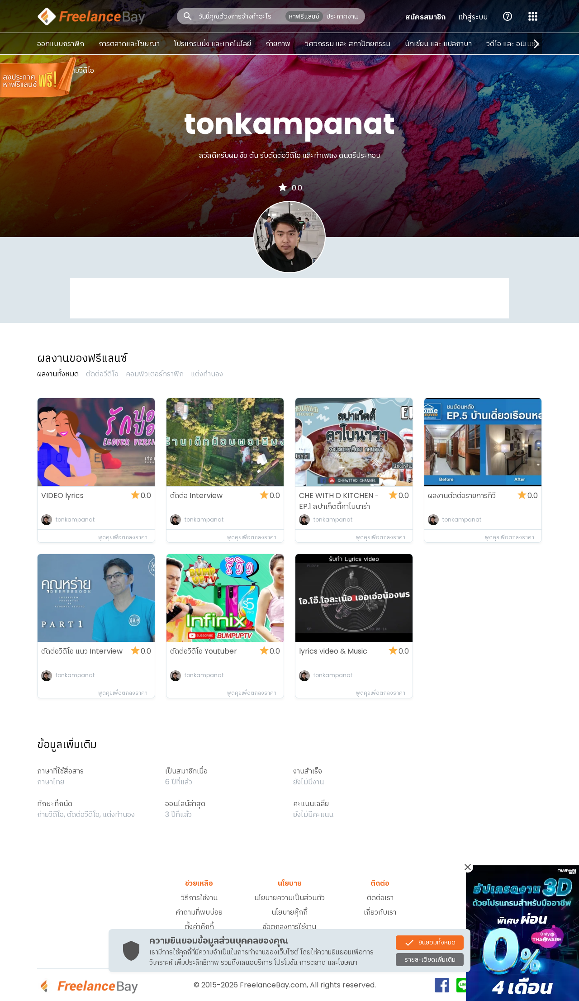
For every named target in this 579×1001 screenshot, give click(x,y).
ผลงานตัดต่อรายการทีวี (462, 495)
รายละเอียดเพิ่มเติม (430, 959)
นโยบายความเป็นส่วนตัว (289, 897)
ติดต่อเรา (380, 897)
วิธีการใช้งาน (199, 897)
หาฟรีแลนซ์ (304, 16)
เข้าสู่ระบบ (473, 17)
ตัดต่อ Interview (196, 495)
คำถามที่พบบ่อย (199, 912)
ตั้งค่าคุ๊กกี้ (199, 926)
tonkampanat (75, 519)
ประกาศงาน (342, 16)
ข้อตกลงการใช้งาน (289, 926)
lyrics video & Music (333, 651)
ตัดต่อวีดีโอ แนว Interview (82, 651)
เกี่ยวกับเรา (380, 912)
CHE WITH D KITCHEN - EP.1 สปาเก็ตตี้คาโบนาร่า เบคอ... (339, 506)
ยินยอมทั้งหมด (437, 941)
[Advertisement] (289, 298)
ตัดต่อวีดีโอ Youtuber (203, 651)
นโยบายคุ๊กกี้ (289, 912)
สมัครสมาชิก (425, 17)
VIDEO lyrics (62, 495)
